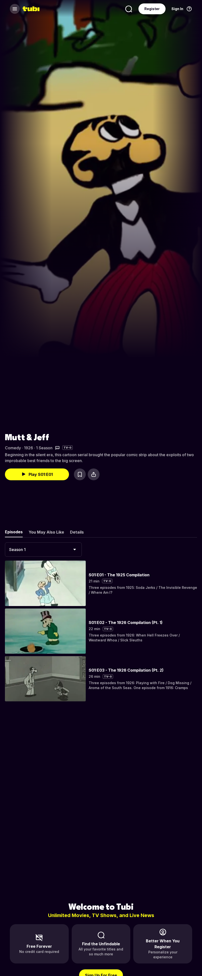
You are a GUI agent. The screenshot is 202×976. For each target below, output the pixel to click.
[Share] (94, 474)
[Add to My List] (80, 474)
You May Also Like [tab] (46, 532)
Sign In (177, 9)
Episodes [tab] (14, 531)
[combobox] (43, 549)
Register (152, 9)
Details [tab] (77, 532)
